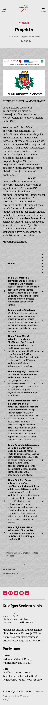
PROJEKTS (24, 23)
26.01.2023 (26, 41)
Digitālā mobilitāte (29, 553)
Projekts (10, 556)
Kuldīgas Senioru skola (29, 36)
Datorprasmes (13, 553)
